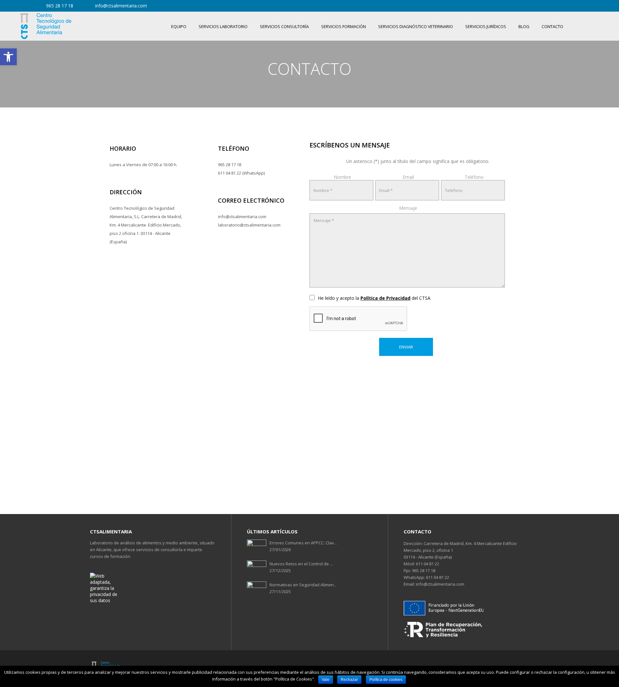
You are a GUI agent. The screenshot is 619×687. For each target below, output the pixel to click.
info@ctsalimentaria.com (439, 584)
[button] (8, 56)
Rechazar (349, 679)
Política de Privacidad (385, 298)
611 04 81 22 (427, 564)
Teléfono (474, 177)
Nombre (342, 177)
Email (408, 177)
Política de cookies (385, 679)
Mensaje (408, 208)
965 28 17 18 (423, 570)
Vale (325, 679)
